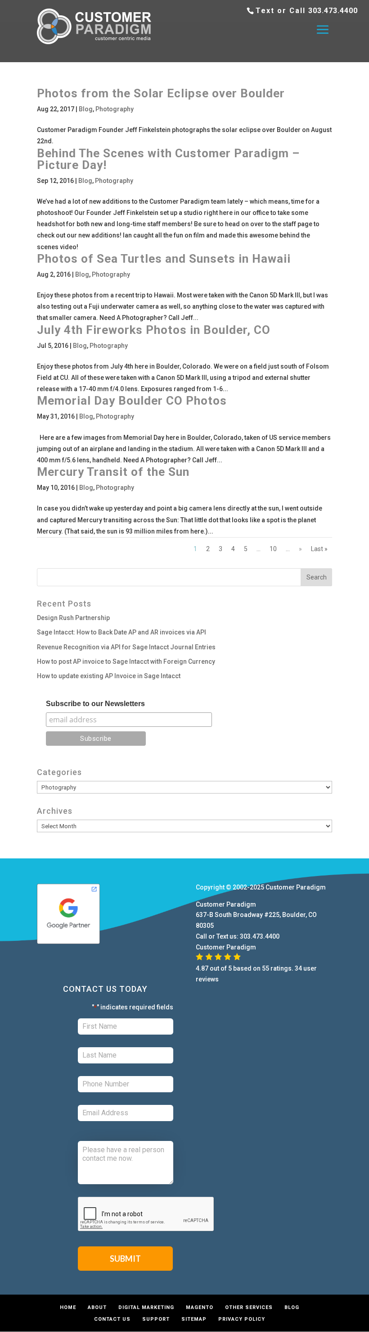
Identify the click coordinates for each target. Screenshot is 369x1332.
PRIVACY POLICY (241, 1319)
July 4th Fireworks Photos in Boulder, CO (153, 330)
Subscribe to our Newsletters (95, 703)
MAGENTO (199, 1307)
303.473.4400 (333, 10)
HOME (68, 1307)
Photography (114, 109)
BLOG (291, 1307)
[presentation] (146, 1214)
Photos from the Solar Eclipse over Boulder (161, 93)
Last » (319, 548)
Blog (86, 109)
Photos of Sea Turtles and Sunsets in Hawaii (164, 258)
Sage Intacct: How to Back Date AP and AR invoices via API (121, 632)
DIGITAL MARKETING (146, 1307)
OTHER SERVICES (249, 1307)
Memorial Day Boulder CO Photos (132, 400)
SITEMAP (194, 1319)
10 (273, 548)
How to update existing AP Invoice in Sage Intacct (108, 676)
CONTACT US (112, 1319)
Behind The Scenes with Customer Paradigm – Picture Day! (168, 159)
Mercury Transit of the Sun (113, 472)
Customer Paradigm (296, 887)
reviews (207, 979)
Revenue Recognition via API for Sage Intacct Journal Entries (126, 647)
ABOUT (97, 1307)
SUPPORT (156, 1319)
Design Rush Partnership (73, 617)
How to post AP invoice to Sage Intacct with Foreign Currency (126, 661)
